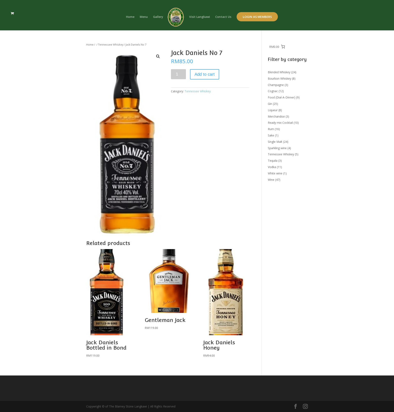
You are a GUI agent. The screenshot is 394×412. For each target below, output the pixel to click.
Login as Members (257, 17)
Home (130, 17)
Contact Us (223, 17)
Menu (144, 17)
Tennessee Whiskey (110, 44)
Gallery (158, 17)
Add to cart (205, 74)
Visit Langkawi (199, 17)
